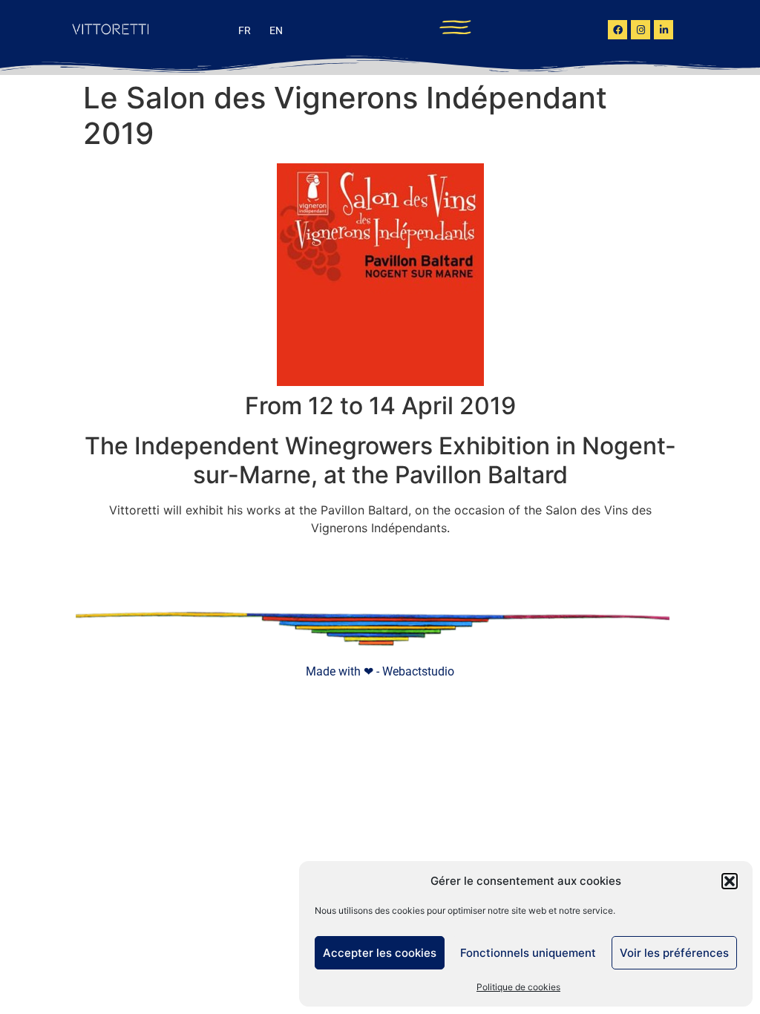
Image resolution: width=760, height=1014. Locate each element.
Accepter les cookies (379, 953)
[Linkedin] (663, 29)
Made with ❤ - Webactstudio (380, 671)
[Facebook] (617, 29)
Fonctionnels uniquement (528, 953)
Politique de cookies (518, 986)
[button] (729, 881)
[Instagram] (640, 29)
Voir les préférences (674, 953)
